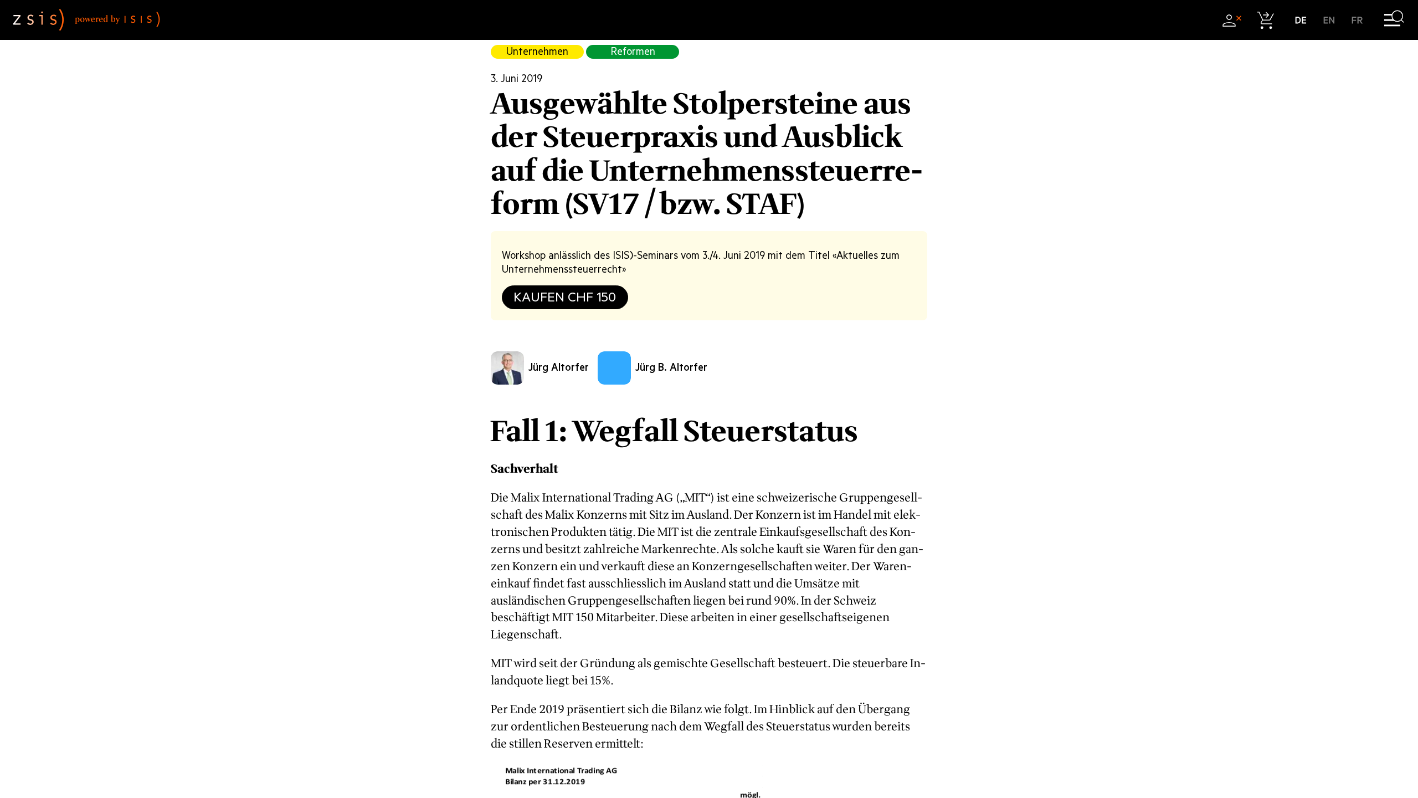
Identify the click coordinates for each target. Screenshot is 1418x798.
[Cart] (1266, 20)
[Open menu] (1394, 20)
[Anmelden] (1231, 20)
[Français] (1357, 20)
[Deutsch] (1301, 20)
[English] (1329, 20)
